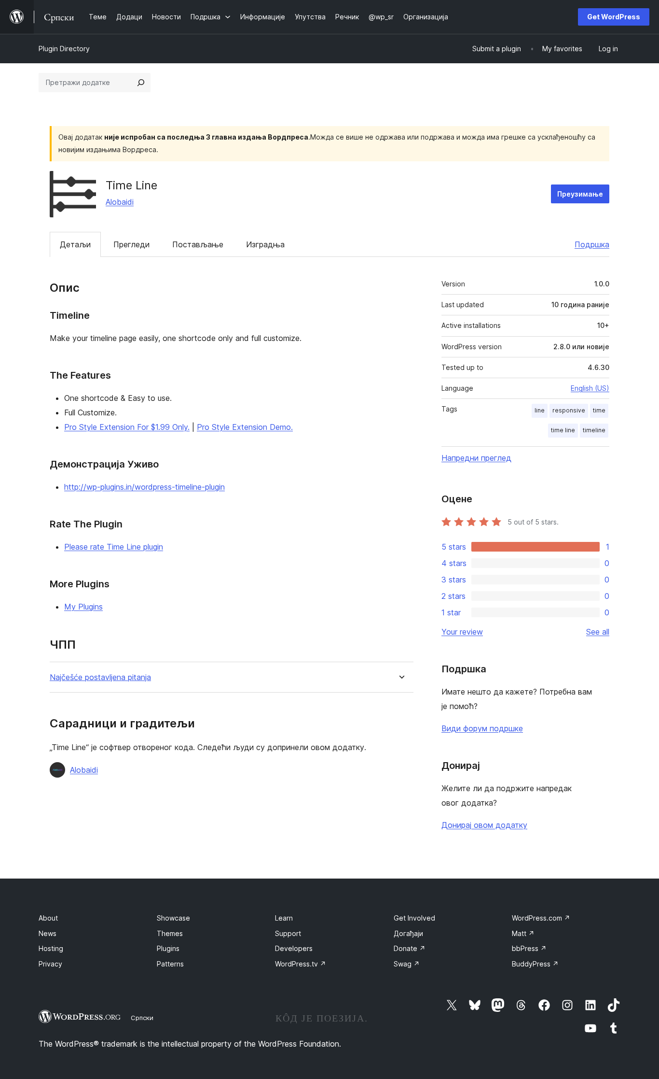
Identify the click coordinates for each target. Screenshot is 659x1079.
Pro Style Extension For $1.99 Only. (127, 427)
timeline (594, 430)
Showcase (173, 918)
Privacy (50, 964)
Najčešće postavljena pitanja (100, 677)
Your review (462, 632)
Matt (523, 933)
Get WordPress (613, 17)
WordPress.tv (300, 964)
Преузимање (580, 194)
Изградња (265, 244)
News (47, 933)
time (599, 410)
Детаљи (75, 244)
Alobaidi (120, 202)
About (48, 918)
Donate (410, 948)
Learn (284, 918)
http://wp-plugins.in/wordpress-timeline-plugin (144, 487)
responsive (568, 410)
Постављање (197, 244)
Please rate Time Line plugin (113, 547)
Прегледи (131, 244)
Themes (170, 933)
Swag (407, 964)
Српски (142, 1018)
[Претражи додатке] (141, 82)
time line (563, 430)
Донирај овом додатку (484, 825)
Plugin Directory (64, 48)
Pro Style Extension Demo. (245, 427)
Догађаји (408, 933)
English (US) (590, 388)
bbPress (529, 948)
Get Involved (414, 918)
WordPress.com (541, 918)
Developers (294, 948)
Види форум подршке (482, 728)
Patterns (170, 964)
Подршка (592, 244)
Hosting (51, 948)
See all (597, 632)
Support (288, 933)
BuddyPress (535, 964)
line (540, 410)
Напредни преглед (476, 458)
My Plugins (83, 606)
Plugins (168, 948)
